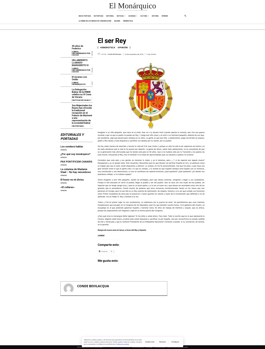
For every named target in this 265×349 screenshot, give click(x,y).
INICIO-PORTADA (85, 16)
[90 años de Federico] (65, 49)
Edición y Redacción (138, 347)
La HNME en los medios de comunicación (95, 21)
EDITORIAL (110, 16)
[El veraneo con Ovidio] (65, 80)
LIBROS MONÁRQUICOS (79, 83)
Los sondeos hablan (71, 146)
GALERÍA (117, 21)
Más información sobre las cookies (177, 347)
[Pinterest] (198, 54)
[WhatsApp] (202, 54)
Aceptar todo (149, 342)
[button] (185, 16)
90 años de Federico (77, 47)
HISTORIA (155, 16)
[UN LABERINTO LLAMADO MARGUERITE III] (65, 63)
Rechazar (162, 342)
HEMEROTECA (128, 21)
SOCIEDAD (132, 16)
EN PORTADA (98, 16)
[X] (193, 54)
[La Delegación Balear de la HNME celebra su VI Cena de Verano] (65, 92)
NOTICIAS (120, 16)
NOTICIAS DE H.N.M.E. (81, 100)
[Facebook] (188, 54)
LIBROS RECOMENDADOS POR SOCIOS (81, 53)
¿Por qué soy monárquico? (75, 154)
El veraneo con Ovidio (79, 78)
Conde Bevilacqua (114, 54)
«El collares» (67, 187)
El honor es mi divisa (72, 179)
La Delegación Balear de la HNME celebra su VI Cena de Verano (81, 93)
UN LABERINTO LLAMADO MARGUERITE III (80, 62)
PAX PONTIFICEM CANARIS (76, 161)
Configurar (175, 342)
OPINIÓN (164, 16)
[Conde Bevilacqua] (99, 54)
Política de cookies (159, 347)
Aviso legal (149, 347)
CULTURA (143, 16)
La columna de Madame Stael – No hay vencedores (75, 171)
